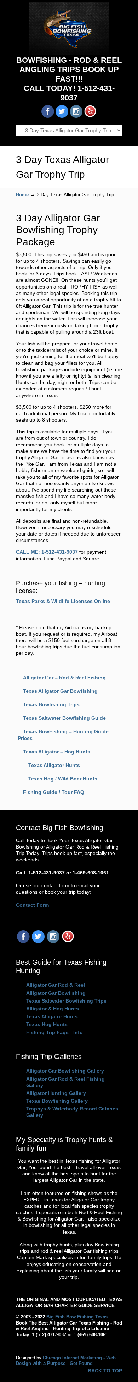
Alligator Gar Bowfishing (56, 993)
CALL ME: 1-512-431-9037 (47, 552)
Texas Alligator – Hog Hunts (56, 752)
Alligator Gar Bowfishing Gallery (65, 1071)
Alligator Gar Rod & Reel (55, 985)
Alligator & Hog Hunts (52, 1008)
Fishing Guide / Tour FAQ (53, 792)
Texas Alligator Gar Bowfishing (60, 691)
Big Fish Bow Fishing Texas (77, 1317)
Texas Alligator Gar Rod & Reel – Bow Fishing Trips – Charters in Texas (69, 28)
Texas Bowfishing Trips (51, 704)
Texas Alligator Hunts (54, 765)
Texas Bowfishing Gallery (57, 1101)
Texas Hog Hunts (47, 1024)
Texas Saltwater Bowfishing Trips (66, 1001)
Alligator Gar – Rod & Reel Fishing (64, 677)
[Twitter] (38, 941)
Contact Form (32, 905)
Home (22, 194)
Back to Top (105, 1370)
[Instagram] (53, 941)
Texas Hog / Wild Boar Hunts (62, 779)
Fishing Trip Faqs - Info (54, 1032)
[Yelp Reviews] (68, 941)
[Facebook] (23, 941)
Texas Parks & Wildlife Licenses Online (63, 601)
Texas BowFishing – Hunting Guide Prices (63, 735)
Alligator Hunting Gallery (56, 1093)
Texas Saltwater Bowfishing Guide (64, 718)
